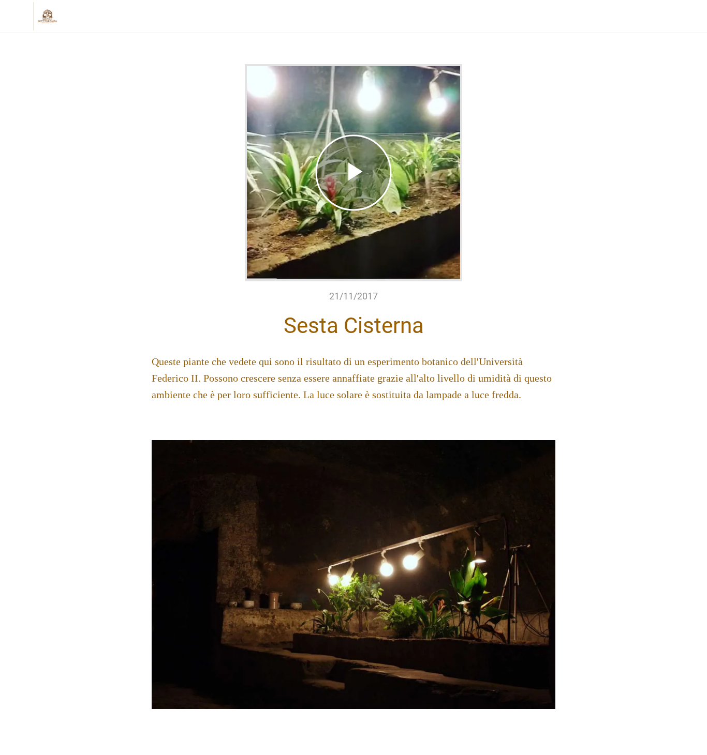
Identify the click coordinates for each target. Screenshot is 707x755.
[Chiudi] (16, 16)
